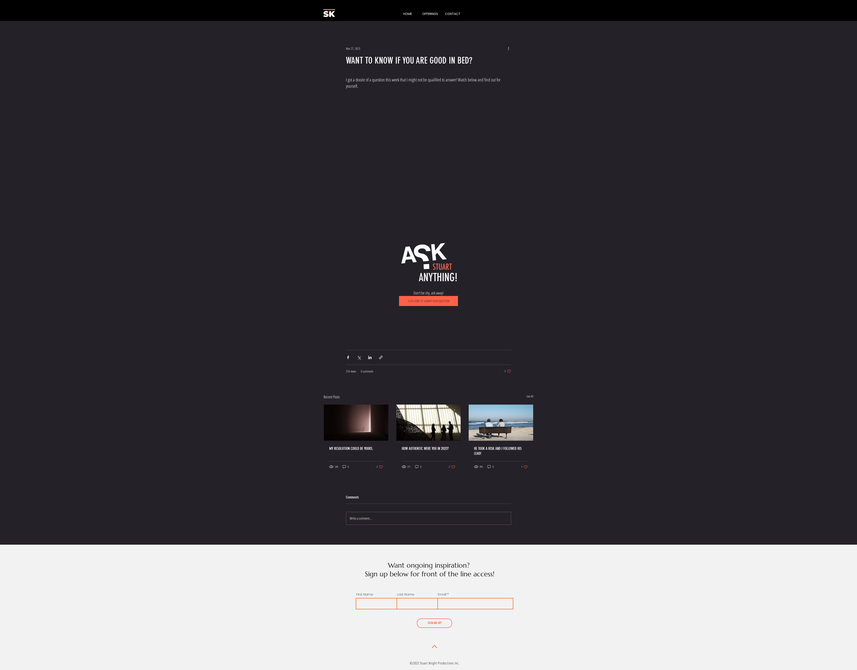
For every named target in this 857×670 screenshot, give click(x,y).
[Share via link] (381, 357)
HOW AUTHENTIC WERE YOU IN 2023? (425, 448)
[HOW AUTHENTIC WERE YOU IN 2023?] (428, 423)
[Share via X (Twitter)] (359, 357)
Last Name (405, 594)
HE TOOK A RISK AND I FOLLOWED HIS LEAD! (498, 451)
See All (529, 396)
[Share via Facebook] (348, 357)
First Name (364, 594)
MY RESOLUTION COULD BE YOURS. (351, 448)
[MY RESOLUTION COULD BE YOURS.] (356, 423)
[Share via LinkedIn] (370, 357)
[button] (430, 13)
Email (442, 594)
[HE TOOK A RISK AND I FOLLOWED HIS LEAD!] (501, 423)
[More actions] (508, 48)
